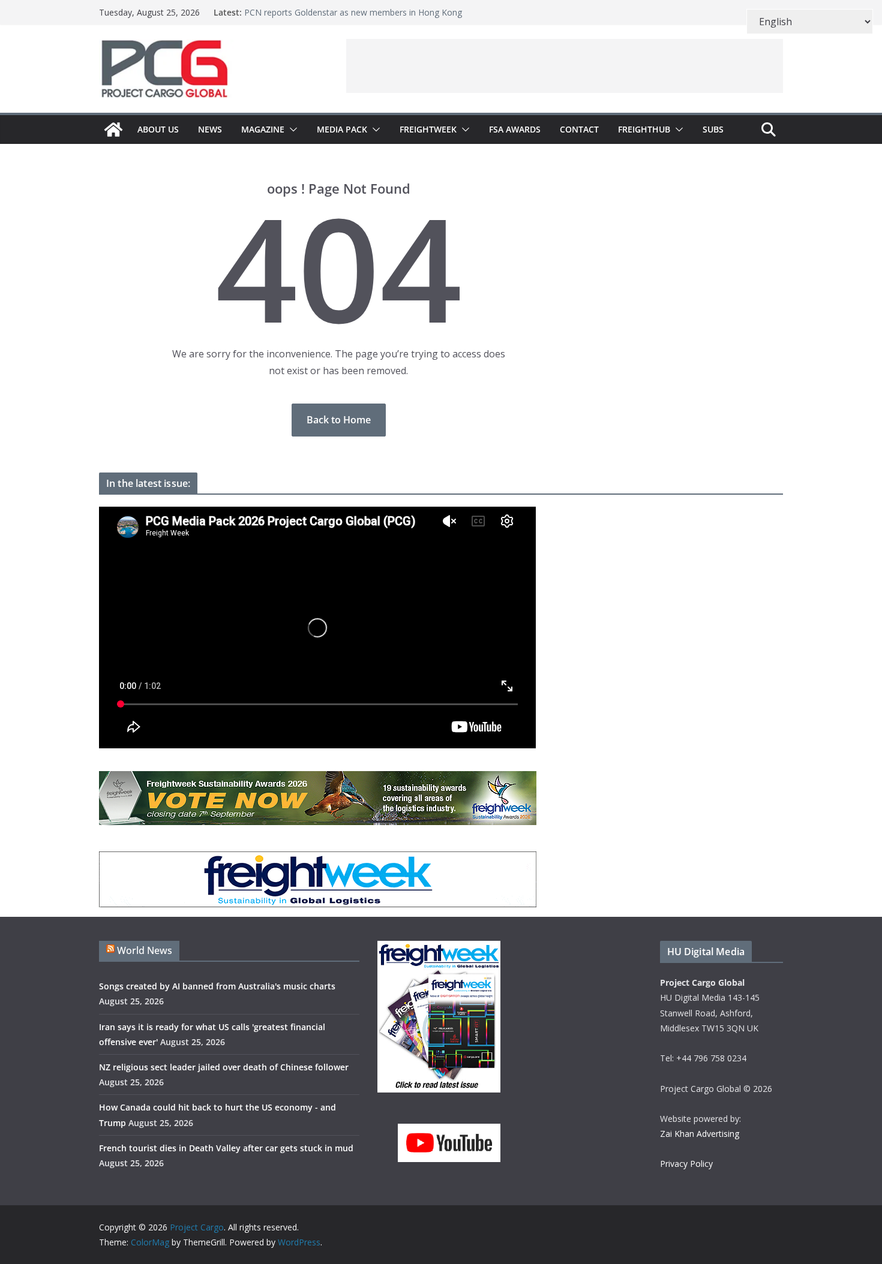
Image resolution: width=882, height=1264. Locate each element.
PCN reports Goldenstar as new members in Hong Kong (353, 16)
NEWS (210, 129)
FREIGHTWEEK (428, 129)
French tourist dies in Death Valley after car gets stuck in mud (226, 1148)
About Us (158, 129)
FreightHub (644, 129)
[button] (291, 129)
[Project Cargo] (113, 129)
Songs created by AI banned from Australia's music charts (217, 986)
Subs (713, 129)
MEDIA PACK (342, 129)
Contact (579, 129)
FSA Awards (515, 129)
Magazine (262, 129)
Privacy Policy (686, 1163)
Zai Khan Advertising (699, 1133)
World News (144, 950)
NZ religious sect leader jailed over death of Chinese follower (224, 1067)
